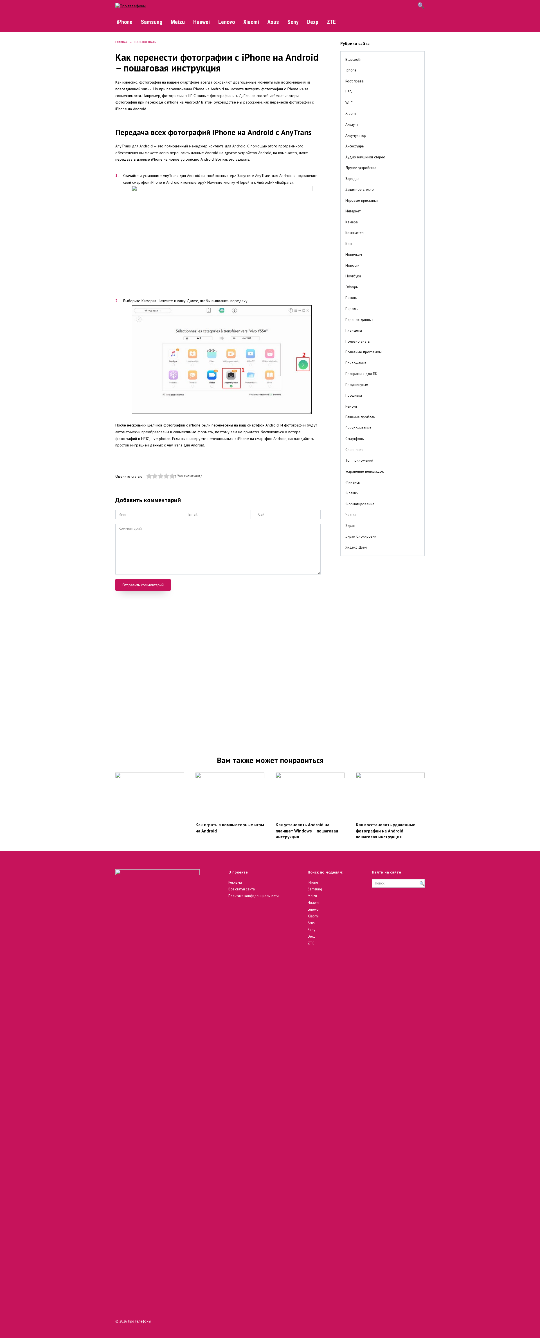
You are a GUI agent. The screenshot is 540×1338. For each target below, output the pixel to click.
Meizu (178, 22)
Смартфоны (354, 438)
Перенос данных (359, 319)
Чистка (350, 514)
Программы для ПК (361, 373)
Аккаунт (351, 124)
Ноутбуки (353, 276)
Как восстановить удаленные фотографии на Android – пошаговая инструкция (385, 830)
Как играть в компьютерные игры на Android (229, 828)
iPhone (124, 22)
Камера (351, 222)
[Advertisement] (382, 651)
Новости (352, 265)
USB (348, 91)
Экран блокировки (360, 536)
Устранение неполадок (364, 471)
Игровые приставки (361, 200)
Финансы (353, 482)
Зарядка (352, 178)
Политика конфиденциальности (253, 896)
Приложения (355, 362)
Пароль (351, 308)
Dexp (312, 22)
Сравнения (354, 449)
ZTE (331, 22)
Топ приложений (359, 460)
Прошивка (353, 395)
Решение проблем (360, 416)
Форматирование (359, 503)
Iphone (351, 70)
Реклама (235, 882)
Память (351, 297)
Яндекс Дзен (356, 547)
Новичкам (353, 254)
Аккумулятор (355, 135)
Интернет (353, 211)
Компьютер (354, 232)
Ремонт (351, 406)
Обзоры (352, 286)
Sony (293, 22)
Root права (354, 81)
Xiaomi (251, 22)
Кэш (348, 243)
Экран (350, 525)
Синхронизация (358, 427)
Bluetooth (353, 59)
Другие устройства (360, 167)
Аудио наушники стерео (365, 157)
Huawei (201, 22)
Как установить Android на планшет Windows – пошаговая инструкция (307, 830)
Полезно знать (357, 341)
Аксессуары (354, 146)
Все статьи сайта (241, 889)
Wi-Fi (349, 102)
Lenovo (226, 22)
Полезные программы (363, 351)
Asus (273, 22)
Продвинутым (356, 384)
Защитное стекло (359, 189)
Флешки (352, 492)
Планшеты (353, 330)
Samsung (151, 22)
